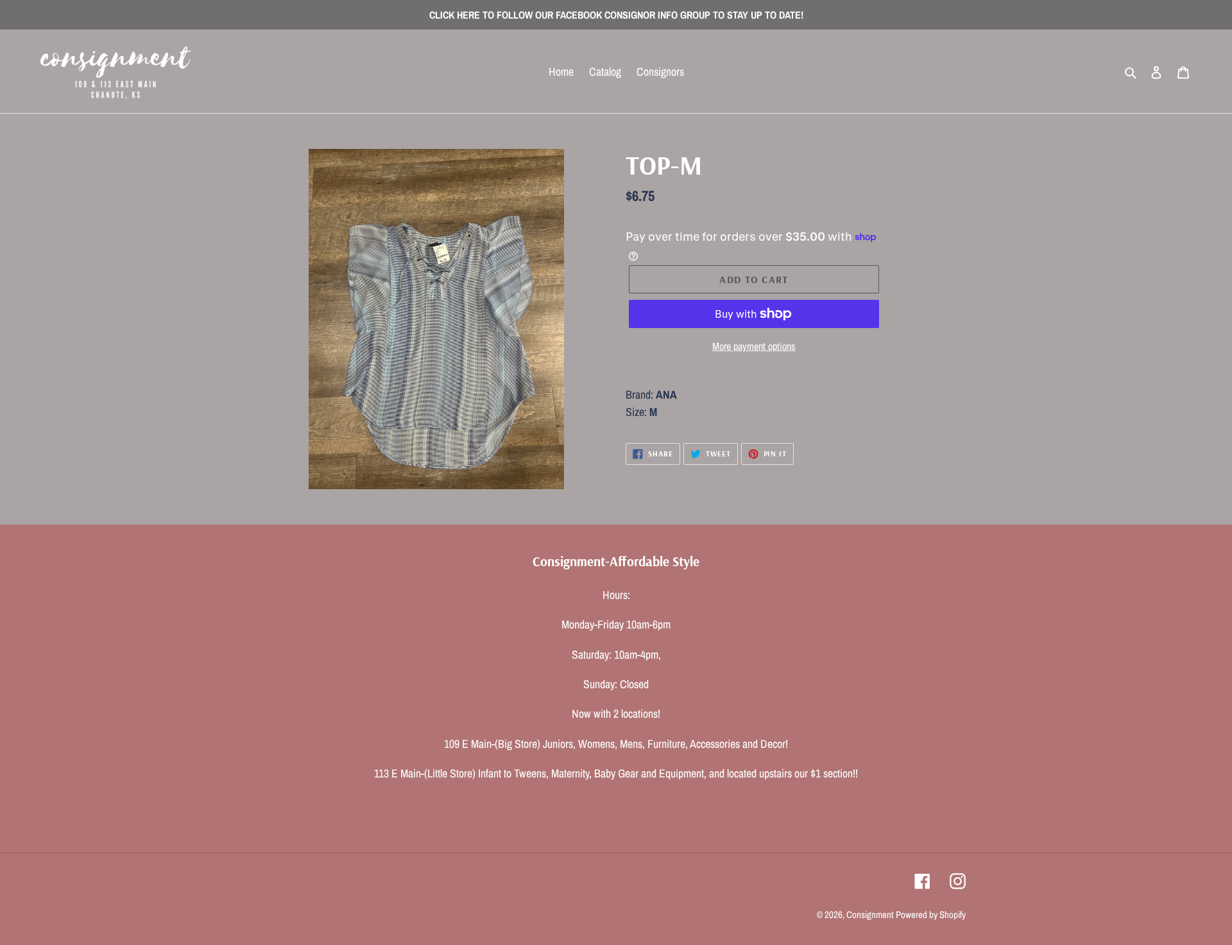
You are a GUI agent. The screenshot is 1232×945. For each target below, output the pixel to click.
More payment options (754, 346)
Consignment (869, 914)
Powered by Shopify (931, 914)
